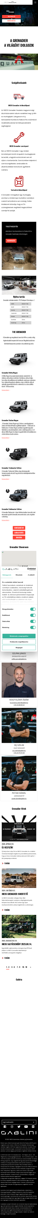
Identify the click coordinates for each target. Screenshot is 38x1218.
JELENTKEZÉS (11, 240)
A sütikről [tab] (31, 575)
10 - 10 (24, 967)
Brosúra (19, 537)
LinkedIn (33, 1126)
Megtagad (19, 647)
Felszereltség (5, 390)
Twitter (19, 1126)
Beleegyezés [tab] (7, 575)
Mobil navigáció (35, 2)
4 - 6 (13, 967)
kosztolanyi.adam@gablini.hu (19, 703)
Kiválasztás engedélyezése (19, 642)
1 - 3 (7, 967)
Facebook (5, 1126)
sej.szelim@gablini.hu (19, 751)
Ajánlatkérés (18, 532)
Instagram (12, 1126)
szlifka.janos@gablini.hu (19, 659)
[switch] (33, 615)
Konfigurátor (11, 21)
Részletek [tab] (19, 575)
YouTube (26, 1126)
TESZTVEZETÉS (11, 16)
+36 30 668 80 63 (19, 705)
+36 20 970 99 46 (19, 753)
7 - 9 (18, 967)
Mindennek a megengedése (19, 636)
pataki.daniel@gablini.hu (19, 799)
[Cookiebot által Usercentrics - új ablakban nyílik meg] (27, 569)
